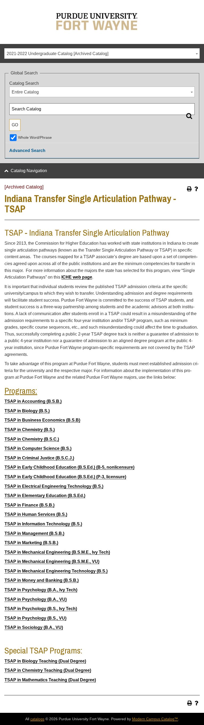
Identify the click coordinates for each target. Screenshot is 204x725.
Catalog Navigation (29, 170)
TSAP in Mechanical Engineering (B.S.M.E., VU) (52, 561)
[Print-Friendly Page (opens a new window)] (189, 189)
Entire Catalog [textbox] (25, 92)
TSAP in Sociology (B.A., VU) (34, 627)
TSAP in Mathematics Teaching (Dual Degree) (50, 680)
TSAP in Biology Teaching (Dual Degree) (45, 661)
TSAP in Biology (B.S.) (27, 411)
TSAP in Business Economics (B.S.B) (42, 420)
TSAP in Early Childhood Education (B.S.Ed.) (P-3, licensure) (65, 477)
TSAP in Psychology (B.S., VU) (35, 618)
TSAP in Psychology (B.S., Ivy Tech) (41, 608)
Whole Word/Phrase (35, 137)
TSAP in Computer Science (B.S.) (38, 448)
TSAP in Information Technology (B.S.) (43, 524)
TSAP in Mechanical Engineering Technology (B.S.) (56, 571)
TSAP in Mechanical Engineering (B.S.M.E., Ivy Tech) (57, 552)
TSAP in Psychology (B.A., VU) (36, 599)
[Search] (189, 115)
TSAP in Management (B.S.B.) (34, 533)
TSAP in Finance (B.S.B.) (29, 505)
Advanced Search (27, 150)
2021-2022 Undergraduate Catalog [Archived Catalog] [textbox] (57, 53)
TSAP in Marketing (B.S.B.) (31, 542)
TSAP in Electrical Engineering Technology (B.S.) (54, 486)
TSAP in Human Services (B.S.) (36, 514)
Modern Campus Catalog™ (155, 719)
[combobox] (102, 53)
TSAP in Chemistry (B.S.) (30, 429)
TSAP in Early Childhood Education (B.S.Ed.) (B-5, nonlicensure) (69, 467)
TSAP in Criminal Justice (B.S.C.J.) (39, 458)
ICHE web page (76, 277)
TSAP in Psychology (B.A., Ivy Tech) (41, 590)
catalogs (37, 719)
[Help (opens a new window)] (196, 189)
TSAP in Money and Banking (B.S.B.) (42, 580)
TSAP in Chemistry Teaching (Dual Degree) (48, 670)
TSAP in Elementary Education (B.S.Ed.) (45, 495)
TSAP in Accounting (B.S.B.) (33, 401)
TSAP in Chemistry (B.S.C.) (32, 439)
